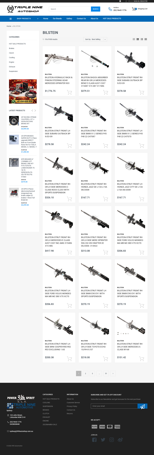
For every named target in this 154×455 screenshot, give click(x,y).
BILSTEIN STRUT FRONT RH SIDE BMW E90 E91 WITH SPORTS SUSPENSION (129, 293)
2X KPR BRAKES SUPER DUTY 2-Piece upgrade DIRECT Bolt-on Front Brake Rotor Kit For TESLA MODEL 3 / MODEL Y (29, 141)
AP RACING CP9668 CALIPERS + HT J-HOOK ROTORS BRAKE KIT (28, 120)
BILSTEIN (48, 74)
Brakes (11, 48)
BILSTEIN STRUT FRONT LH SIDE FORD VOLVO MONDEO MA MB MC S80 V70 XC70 (58, 293)
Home (9, 26)
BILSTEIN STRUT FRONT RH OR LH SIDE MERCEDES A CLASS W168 (129, 347)
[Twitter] (103, 440)
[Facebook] (94, 440)
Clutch (11, 53)
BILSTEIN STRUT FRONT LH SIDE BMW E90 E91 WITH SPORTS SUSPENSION (93, 293)
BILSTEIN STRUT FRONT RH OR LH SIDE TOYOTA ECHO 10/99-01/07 (93, 347)
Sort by (88, 39)
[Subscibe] (142, 406)
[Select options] (69, 92)
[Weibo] (120, 440)
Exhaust (12, 67)
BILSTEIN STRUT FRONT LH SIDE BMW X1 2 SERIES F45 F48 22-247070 (130, 133)
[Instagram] (111, 440)
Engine (11, 62)
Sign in (136, 1)
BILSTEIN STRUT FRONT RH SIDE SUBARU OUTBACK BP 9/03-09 (130, 80)
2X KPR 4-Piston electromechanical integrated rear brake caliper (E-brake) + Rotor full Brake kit (28, 194)
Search (95, 9)
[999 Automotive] (25, 9)
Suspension (13, 71)
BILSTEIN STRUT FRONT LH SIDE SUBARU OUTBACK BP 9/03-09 (57, 133)
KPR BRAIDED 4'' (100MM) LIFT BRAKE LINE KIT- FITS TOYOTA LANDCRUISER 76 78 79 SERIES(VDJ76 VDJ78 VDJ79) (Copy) (28, 168)
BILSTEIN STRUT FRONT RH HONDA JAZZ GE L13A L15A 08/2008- (94, 187)
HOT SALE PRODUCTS (17, 44)
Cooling (12, 57)
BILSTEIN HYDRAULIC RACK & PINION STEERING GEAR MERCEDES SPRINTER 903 (58, 80)
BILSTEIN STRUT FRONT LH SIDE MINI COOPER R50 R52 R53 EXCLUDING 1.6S (58, 347)
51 (106, 373)
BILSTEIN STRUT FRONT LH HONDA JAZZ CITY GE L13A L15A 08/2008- (130, 187)
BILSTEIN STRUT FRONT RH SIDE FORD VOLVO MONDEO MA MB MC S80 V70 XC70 (130, 240)
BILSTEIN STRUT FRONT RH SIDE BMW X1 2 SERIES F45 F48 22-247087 (94, 133)
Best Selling (96, 39)
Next (113, 373)
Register (143, 1)
